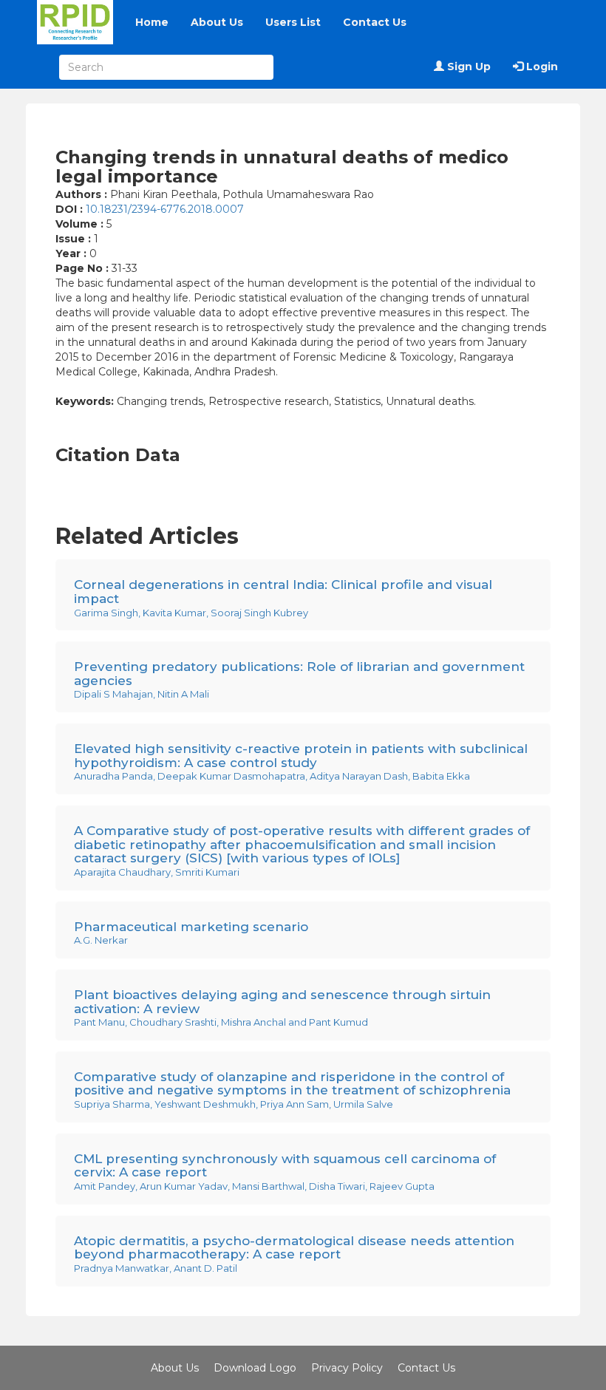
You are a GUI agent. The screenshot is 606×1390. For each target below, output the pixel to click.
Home (151, 22)
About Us (217, 22)
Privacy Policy (347, 1367)
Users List (293, 22)
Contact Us (374, 22)
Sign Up (467, 66)
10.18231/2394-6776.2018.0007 (165, 209)
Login (540, 66)
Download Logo (255, 1367)
